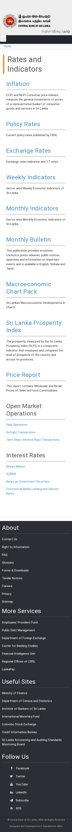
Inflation (18, 83)
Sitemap (7, 601)
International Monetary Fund (20, 716)
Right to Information (15, 547)
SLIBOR (11, 474)
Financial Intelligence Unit (18, 653)
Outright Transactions (20, 432)
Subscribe (22, 800)
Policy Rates (23, 123)
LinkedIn (21, 792)
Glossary (8, 562)
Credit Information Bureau (19, 732)
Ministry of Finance (14, 693)
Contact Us (9, 539)
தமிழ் (66, 31)
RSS (18, 808)
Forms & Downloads (15, 570)
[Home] (31, 21)
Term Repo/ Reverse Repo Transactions (32, 440)
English (46, 31)
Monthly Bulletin (28, 239)
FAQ (4, 555)
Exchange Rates (28, 150)
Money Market (15, 466)
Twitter (20, 776)
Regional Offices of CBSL (18, 661)
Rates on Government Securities (27, 481)
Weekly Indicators (31, 177)
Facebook (22, 768)
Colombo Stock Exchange (19, 724)
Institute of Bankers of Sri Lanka (24, 709)
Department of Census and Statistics (27, 701)
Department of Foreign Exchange (24, 638)
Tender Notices (12, 578)
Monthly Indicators (32, 208)
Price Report (23, 374)
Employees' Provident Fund (20, 622)
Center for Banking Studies (20, 646)
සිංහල (57, 31)
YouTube (21, 784)
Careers (7, 586)
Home (7, 46)
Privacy (6, 594)
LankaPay (8, 669)
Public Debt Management (18, 630)
